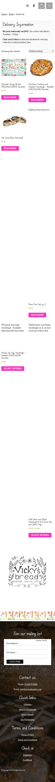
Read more (10, 97)
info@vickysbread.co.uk (30, 689)
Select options (13, 368)
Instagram (27, 755)
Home (4, 14)
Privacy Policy (27, 735)
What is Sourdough (27, 709)
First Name (12, 652)
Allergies (27, 705)
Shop (11, 14)
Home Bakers (27, 714)
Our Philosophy (27, 720)
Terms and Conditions (27, 740)
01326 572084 (30, 684)
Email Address (13, 643)
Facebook (27, 760)
